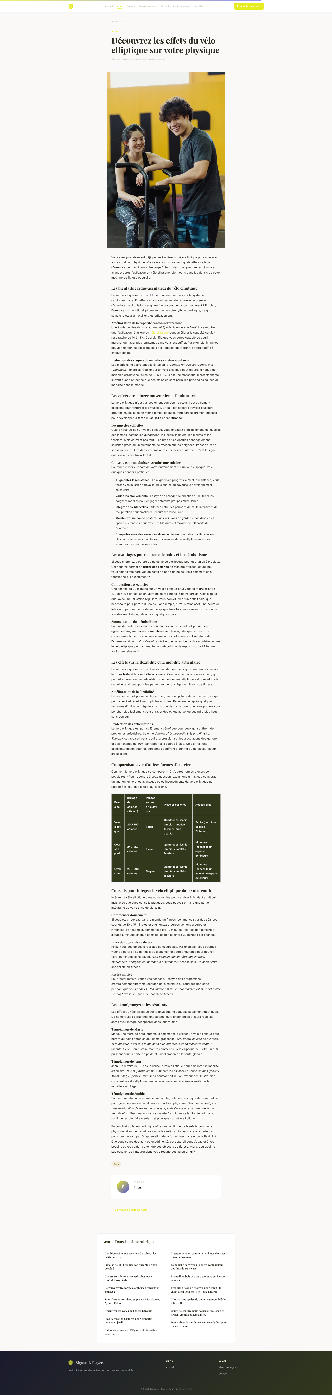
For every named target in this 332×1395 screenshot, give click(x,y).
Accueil (108, 6)
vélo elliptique (159, 332)
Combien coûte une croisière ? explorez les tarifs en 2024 (130, 1255)
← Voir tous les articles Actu (129, 1209)
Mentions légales (228, 1367)
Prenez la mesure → (249, 6)
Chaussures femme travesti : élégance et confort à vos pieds (129, 1278)
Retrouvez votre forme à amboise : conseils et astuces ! (132, 1289)
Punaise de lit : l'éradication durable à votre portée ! (131, 1266)
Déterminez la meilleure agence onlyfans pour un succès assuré (199, 1324)
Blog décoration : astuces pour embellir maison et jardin (128, 1320)
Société (199, 6)
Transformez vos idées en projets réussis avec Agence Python (132, 1301)
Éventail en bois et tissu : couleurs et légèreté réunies (198, 1278)
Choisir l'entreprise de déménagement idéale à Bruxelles (198, 1301)
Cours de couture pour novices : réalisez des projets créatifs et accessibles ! (197, 1312)
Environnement (181, 6)
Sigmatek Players (90, 1362)
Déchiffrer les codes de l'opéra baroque (128, 1311)
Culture (131, 6)
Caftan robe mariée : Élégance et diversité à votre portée (131, 1332)
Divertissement (148, 6)
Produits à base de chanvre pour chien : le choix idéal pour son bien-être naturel (196, 1289)
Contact (223, 1373)
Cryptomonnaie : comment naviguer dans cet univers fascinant (198, 1255)
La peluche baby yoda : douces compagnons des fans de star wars (197, 1266)
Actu (119, 6)
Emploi (165, 6)
